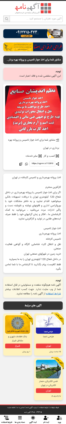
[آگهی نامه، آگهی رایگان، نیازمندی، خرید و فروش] (33, 8)
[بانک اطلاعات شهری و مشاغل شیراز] (17, 324)
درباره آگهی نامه (31, 407)
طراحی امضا (48, 336)
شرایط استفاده (53, 294)
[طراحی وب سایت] (33, 37)
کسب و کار (49, 156)
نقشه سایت (11, 407)
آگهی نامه (27, 412)
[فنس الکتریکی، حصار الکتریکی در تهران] (48, 369)
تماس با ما (20, 407)
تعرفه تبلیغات (54, 407)
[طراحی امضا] (33, 50)
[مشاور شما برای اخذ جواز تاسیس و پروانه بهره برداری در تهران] (33, 110)
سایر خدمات (31, 156)
